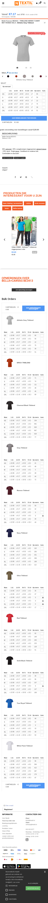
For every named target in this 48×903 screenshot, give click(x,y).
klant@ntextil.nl (30, 820)
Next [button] (44, 50)
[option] (24, 48)
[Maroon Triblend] (41, 76)
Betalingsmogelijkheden (9, 823)
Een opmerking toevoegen (24, 290)
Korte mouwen (40, 203)
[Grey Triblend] (32, 76)
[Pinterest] (26, 177)
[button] (36, 3)
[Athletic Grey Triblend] (24, 76)
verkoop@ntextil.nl (31, 824)
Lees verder (16, 882)
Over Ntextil (5, 818)
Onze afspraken (7, 833)
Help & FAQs (6, 831)
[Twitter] (20, 177)
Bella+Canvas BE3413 (9, 136)
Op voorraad (6, 86)
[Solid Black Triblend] (8, 76)
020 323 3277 (30, 829)
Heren (7, 208)
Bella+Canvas (17, 208)
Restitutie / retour (7, 828)
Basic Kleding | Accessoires (12, 203)
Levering (5, 826)
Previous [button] (5, 50)
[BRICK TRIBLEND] (16, 76)
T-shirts (28, 203)
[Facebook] (15, 177)
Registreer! (8, 809)
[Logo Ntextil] (24, 3)
